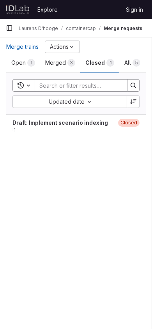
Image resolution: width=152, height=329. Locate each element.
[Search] (133, 85)
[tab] (23, 63)
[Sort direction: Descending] (133, 102)
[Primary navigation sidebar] (9, 28)
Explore (47, 9)
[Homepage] (17, 9)
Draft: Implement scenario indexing (60, 122)
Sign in (134, 9)
